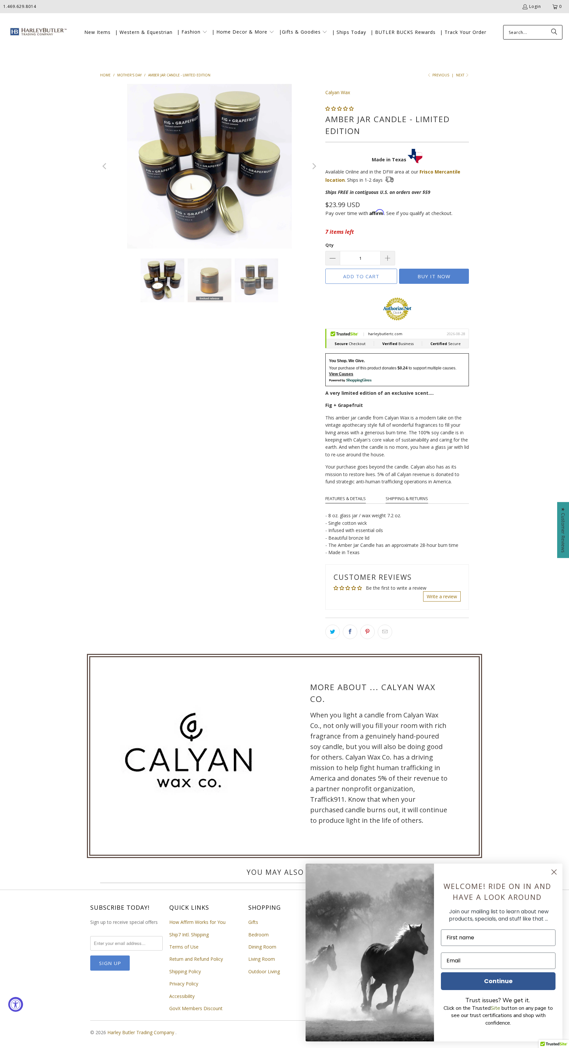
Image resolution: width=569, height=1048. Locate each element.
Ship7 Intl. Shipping (189, 934)
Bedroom (258, 934)
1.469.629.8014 (19, 6)
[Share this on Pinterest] (367, 632)
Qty (329, 245)
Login (535, 6)
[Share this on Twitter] (332, 632)
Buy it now (434, 276)
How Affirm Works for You (197, 922)
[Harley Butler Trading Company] (37, 32)
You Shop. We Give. (347, 361)
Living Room (261, 959)
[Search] (554, 32)
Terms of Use (184, 947)
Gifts (253, 922)
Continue (498, 981)
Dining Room (262, 947)
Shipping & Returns (407, 498)
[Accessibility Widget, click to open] (15, 1004)
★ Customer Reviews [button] (563, 529)
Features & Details (345, 498)
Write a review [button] (442, 596)
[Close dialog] (554, 872)
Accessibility (182, 996)
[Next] (314, 166)
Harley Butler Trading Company (141, 1032)
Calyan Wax (337, 92)
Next (460, 75)
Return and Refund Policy (196, 959)
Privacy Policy (183, 984)
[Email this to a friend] (385, 632)
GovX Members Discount (196, 1008)
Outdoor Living (264, 971)
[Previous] (105, 166)
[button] (192, 32)
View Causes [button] (341, 374)
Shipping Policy (185, 971)
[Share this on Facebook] (350, 632)
